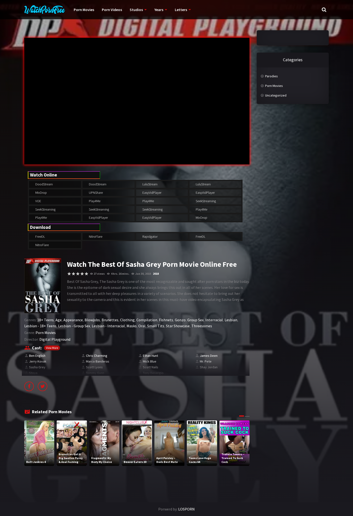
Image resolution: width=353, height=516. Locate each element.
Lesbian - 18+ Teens (40, 325)
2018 (156, 273)
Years (158, 9)
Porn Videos (112, 9)
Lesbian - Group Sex (74, 325)
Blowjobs (92, 319)
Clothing (127, 319)
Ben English (37, 355)
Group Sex (195, 319)
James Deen (209, 355)
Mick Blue (149, 361)
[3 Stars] (78, 274)
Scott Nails (150, 367)
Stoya (33, 373)
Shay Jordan (209, 367)
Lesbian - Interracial (108, 325)
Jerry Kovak (37, 361)
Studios (136, 9)
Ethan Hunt (150, 355)
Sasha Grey (37, 367)
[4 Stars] (82, 274)
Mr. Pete (206, 361)
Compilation (146, 319)
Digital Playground (54, 339)
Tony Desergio (153, 373)
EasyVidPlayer (151, 192)
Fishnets (166, 319)
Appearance (73, 319)
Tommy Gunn (95, 373)
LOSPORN (186, 509)
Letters (181, 9)
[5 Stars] (86, 274)
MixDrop (41, 192)
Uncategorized (275, 95)
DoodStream (44, 184)
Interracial (214, 319)
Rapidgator (150, 236)
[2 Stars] (73, 274)
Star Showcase (178, 325)
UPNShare (95, 192)
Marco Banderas (97, 361)
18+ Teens (45, 319)
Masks (132, 325)
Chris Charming (96, 355)
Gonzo (180, 319)
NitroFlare (95, 236)
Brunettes (110, 319)
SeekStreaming (205, 201)
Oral (142, 325)
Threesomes (201, 325)
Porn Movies (84, 9)
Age (58, 319)
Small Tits (155, 325)
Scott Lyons (94, 367)
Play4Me (94, 201)
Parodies (271, 76)
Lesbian (231, 319)
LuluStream (150, 184)
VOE (38, 201)
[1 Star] (69, 274)
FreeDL (40, 236)
